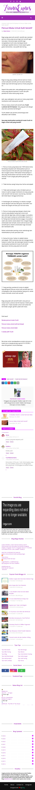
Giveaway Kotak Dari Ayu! (8, 558)
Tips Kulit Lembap (7, 660)
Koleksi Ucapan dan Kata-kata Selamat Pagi (21, 579)
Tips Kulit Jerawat (6, 658)
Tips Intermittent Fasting (25, 654)
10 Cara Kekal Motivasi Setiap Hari (18, 599)
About (12, 785)
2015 (18, 761)
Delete (11, 442)
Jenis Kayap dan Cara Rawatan (17, 585)
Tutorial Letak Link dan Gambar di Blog (20, 637)
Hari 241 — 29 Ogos (7, 693)
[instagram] (17, 1)
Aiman (7, 435)
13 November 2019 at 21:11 (12, 437)
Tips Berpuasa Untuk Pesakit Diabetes (20, 631)
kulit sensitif (10, 379)
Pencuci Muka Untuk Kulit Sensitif (18, 421)
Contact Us (20, 785)
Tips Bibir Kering (6, 652)
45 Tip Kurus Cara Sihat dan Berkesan (19, 611)
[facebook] (11, 1)
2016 (18, 758)
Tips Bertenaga (22, 649)
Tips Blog (4, 654)
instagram (28, 785)
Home (3, 23)
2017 (18, 755)
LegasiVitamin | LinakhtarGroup (10, 562)
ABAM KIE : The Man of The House (11, 703)
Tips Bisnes (21, 652)
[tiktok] (29, 670)
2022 (18, 741)
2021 (18, 744)
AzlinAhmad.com (6, 566)
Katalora (8, 446)
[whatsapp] (14, 1)
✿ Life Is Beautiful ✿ (7, 697)
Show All (4, 569)
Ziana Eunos (6, 31)
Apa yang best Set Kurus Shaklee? (10, 563)
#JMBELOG (5, 691)
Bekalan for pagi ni (6, 699)
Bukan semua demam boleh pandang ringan (13, 554)
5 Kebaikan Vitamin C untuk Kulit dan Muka (20, 415)
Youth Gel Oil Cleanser (12, 23)
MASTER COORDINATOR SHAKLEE (11, 552)
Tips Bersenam (6, 649)
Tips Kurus (21, 660)
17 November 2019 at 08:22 (12, 459)
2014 (18, 764)
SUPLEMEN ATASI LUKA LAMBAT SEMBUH (13, 549)
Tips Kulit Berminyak (7, 656)
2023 (18, 738)
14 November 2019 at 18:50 (12, 448)
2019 (18, 750)
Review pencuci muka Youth (10, 320)
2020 (18, 747)
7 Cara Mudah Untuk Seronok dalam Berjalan (19, 592)
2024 (18, 736)
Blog (23, 787)
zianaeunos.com (8, 779)
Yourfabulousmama (11, 457)
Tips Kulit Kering (22, 658)
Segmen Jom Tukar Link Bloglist (18, 605)
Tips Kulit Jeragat (23, 656)
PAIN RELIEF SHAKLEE (8, 568)
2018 (18, 753)
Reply (7, 442)
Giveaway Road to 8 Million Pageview (19, 624)
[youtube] (20, 1)
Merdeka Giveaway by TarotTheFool (19, 618)
